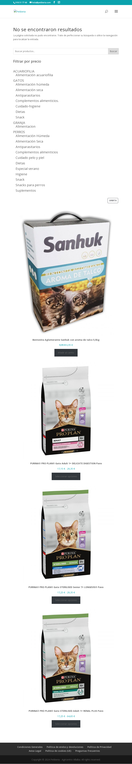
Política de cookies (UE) (58, 750)
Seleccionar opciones (66, 476)
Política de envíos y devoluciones (65, 746)
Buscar (113, 51)
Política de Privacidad (99, 746)
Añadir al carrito (66, 352)
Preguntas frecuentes (87, 750)
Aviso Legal (35, 750)
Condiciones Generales (29, 746)
